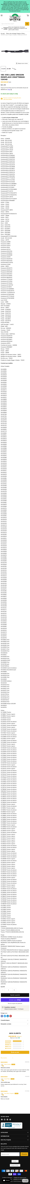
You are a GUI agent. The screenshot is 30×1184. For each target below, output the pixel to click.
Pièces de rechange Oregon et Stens (15, 33)
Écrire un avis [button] (15, 1052)
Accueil (2, 33)
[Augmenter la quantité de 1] (14, 990)
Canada (14, 1165)
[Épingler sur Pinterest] (10, 1016)
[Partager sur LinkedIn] (8, 1016)
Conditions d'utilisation (7, 1177)
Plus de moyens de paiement (15, 1003)
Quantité (3, 986)
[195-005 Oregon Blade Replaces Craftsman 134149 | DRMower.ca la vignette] (3, 68)
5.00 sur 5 (19, 1036)
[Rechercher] (27, 24)
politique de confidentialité (19, 1179)
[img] (4, 1062)
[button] (4, 82)
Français (14, 1161)
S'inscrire (24, 1154)
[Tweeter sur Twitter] (5, 1016)
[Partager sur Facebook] (2, 1016)
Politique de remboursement (20, 1177)
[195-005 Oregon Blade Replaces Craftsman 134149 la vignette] (8, 68)
